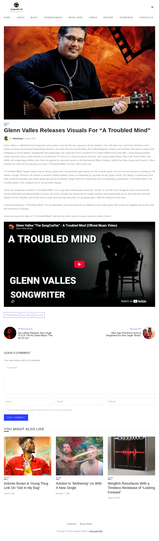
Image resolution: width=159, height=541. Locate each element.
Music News (76, 17)
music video (38, 315)
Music (34, 17)
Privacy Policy (86, 524)
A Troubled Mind (11, 315)
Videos (93, 17)
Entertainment (53, 17)
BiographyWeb (96, 531)
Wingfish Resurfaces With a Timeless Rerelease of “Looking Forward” (131, 487)
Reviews (109, 17)
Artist (20, 17)
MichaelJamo (18, 139)
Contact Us (146, 17)
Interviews (126, 17)
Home (7, 17)
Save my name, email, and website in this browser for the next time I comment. (40, 410)
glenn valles (26, 315)
